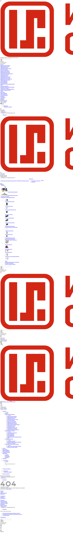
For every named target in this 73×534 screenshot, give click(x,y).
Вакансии (2, 497)
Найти (2, 520)
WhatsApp (5, 114)
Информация (3, 498)
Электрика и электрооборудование (14, 446)
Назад (7, 412)
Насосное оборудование (12, 416)
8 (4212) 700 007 (4, 100)
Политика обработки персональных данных (11, 513)
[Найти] (1, 60)
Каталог (6, 413)
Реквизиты (2, 504)
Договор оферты (6, 515)
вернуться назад (3, 488)
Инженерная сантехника (12, 432)
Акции (1, 491)
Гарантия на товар (4, 503)
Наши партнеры (3, 492)
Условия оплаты (3, 501)
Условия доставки (3, 502)
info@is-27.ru (3, 111)
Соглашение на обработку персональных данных (12, 514)
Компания (7, 455)
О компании (2, 496)
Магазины (2, 500)
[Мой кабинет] (0, 342)
